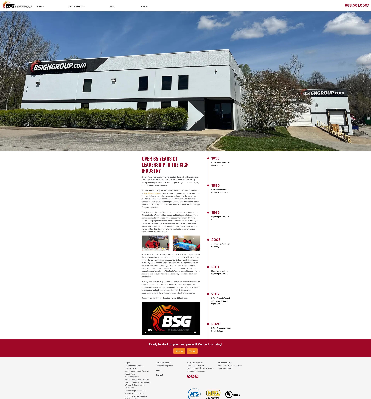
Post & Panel (130, 374)
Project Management (164, 366)
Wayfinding (129, 388)
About (112, 6)
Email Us (179, 351)
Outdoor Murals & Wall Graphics (138, 382)
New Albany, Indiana (152, 193)
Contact (144, 6)
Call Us (192, 351)
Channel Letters (131, 368)
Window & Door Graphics (135, 385)
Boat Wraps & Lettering (134, 393)
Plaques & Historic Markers (136, 396)
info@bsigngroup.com (196, 371)
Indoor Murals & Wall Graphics (137, 371)
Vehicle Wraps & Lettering (135, 391)
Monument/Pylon (132, 377)
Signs (39, 6)
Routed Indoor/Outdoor (134, 366)
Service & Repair (75, 6)
